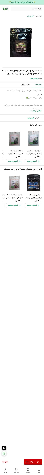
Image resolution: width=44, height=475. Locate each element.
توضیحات (38, 84)
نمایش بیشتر (37, 111)
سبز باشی (39, 16)
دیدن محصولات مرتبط (33, 462)
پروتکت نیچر (34, 78)
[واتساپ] (4, 453)
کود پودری (30, 16)
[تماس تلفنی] (4, 448)
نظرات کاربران (25, 84)
